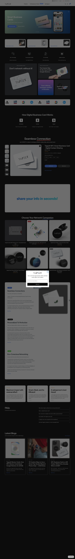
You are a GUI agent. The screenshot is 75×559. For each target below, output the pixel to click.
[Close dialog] (48, 272)
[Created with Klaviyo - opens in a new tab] (37, 287)
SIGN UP (37, 284)
